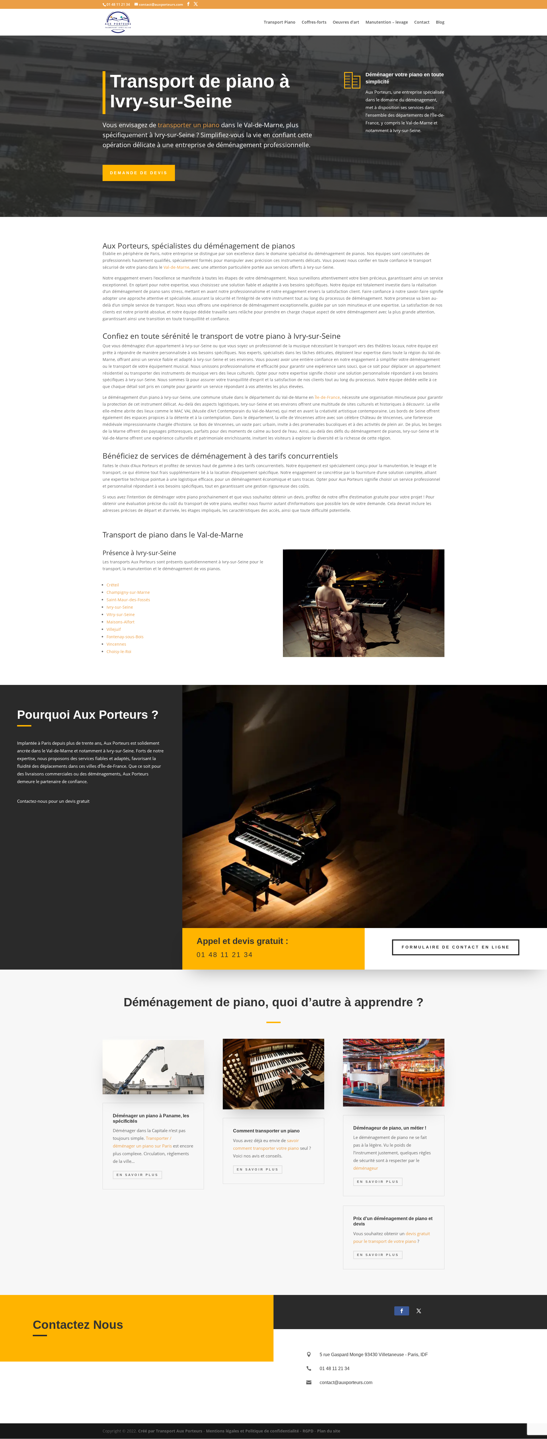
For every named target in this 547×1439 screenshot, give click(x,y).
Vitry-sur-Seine (121, 614)
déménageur (365, 1168)
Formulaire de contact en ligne (456, 947)
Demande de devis (139, 173)
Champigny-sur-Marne (128, 592)
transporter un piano (187, 124)
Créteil (113, 585)
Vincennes (116, 644)
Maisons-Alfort (120, 622)
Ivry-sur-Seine (120, 607)
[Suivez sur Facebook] (401, 1310)
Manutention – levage (387, 22)
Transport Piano (279, 22)
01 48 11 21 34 (225, 954)
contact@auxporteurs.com (346, 1382)
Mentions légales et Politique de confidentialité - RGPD (259, 1431)
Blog (440, 22)
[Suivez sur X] (418, 1310)
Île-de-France (327, 397)
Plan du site (328, 1431)
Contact (422, 22)
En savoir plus (137, 1175)
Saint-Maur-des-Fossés (128, 599)
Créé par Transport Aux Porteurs (170, 1431)
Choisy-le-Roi (119, 651)
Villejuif (114, 629)
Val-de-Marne (176, 267)
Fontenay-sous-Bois (125, 636)
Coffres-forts (314, 22)
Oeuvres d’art (346, 22)
